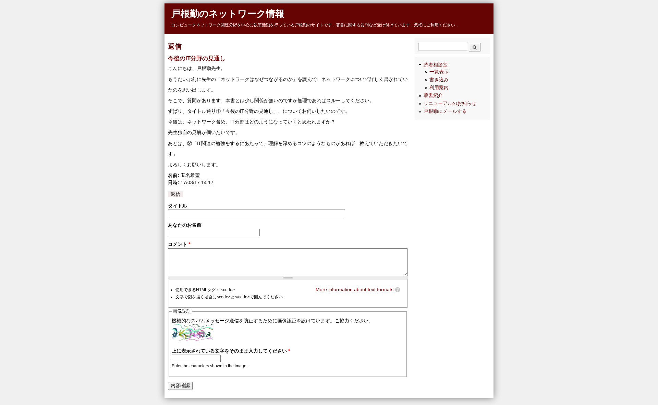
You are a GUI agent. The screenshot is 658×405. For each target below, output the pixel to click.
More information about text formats (354, 289)
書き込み (439, 79)
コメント (179, 244)
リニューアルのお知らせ (450, 103)
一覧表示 (439, 71)
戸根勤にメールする (445, 111)
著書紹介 (433, 95)
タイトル (177, 206)
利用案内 (439, 87)
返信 (175, 194)
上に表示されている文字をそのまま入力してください (231, 351)
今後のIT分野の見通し (197, 58)
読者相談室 (436, 65)
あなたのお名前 (185, 225)
